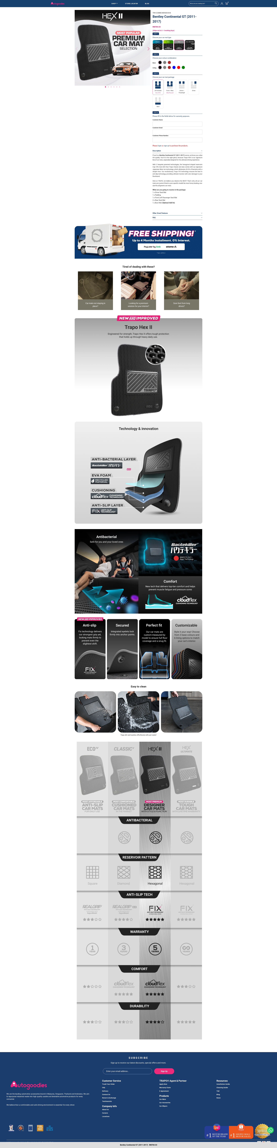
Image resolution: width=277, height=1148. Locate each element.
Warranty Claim (165, 1087)
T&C (218, 1091)
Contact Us (106, 1094)
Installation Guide (223, 1084)
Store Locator (131, 3)
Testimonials (107, 1101)
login (159, 146)
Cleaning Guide (222, 1087)
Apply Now (163, 1084)
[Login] (222, 4)
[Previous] (76, 49)
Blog (147, 3)
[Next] (147, 49)
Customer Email (157, 128)
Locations (106, 1116)
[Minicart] (226, 3)
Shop (113, 3)
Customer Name (158, 120)
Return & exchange (109, 1098)
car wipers (163, 1106)
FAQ (103, 1087)
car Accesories (164, 1102)
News (219, 1098)
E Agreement (164, 1091)
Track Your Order (108, 1084)
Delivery (105, 1091)
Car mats (162, 1099)
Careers (105, 1113)
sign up (166, 146)
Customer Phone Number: (161, 135)
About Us (105, 1109)
